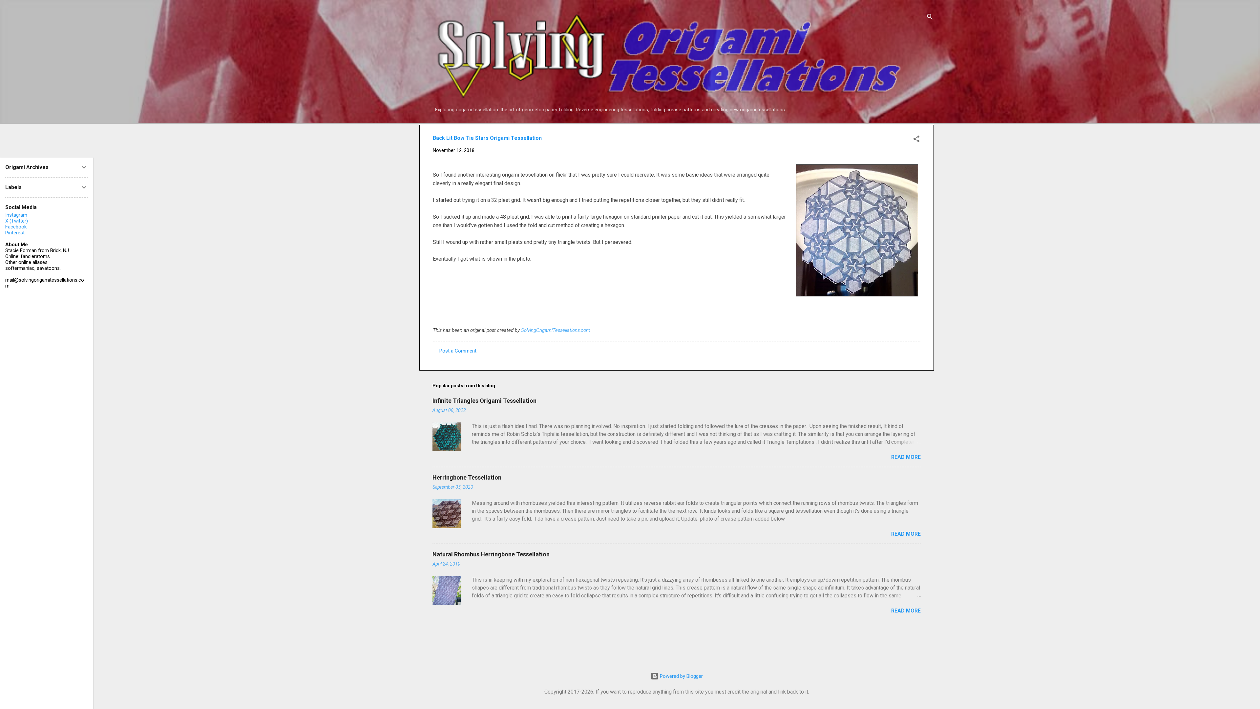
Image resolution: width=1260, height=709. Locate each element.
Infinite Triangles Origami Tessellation (484, 400)
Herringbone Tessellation (466, 477)
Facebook (16, 227)
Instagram (16, 215)
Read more (906, 457)
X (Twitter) (16, 221)
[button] (916, 140)
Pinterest (15, 233)
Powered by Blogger (681, 676)
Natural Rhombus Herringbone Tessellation (491, 554)
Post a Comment (457, 351)
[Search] (930, 18)
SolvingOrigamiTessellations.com (555, 330)
